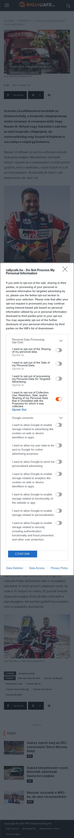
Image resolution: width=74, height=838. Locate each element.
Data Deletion (14, 568)
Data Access (37, 568)
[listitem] (37, 341)
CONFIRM (22, 553)
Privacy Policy (59, 568)
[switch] (59, 350)
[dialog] (37, 419)
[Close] (66, 270)
